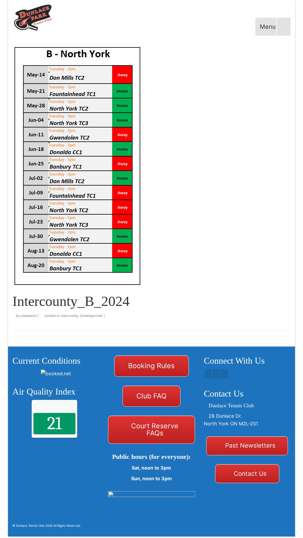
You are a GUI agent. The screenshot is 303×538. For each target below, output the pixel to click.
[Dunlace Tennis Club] (36, 18)
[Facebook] (208, 374)
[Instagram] (224, 374)
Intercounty (69, 316)
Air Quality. (66, 406)
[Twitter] (216, 374)
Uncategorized (91, 316)
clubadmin (29, 316)
